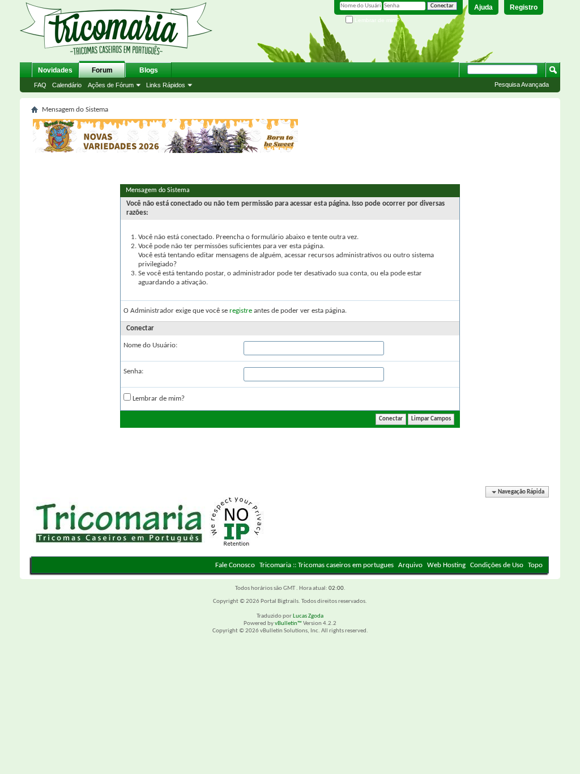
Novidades (55, 70)
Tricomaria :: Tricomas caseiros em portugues (326, 565)
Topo (535, 565)
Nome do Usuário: (150, 345)
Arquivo (410, 565)
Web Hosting (446, 565)
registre (240, 310)
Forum (102, 70)
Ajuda (483, 7)
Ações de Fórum (111, 85)
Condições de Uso (496, 565)
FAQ (40, 85)
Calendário (67, 85)
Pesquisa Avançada (521, 84)
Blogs (148, 70)
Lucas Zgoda (308, 616)
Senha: (133, 371)
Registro (524, 7)
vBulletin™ (288, 623)
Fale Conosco (235, 565)
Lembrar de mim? (376, 20)
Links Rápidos (165, 85)
